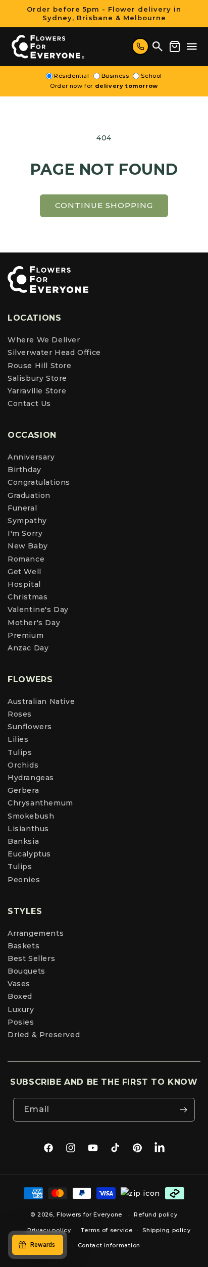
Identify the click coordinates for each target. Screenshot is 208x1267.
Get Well (24, 571)
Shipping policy (166, 1230)
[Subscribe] (183, 1110)
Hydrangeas (31, 777)
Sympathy (27, 520)
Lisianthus (28, 828)
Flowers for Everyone (89, 1214)
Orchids (23, 765)
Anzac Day (28, 647)
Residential (71, 75)
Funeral (22, 508)
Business (115, 75)
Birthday (24, 469)
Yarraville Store (37, 390)
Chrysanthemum (40, 802)
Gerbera (23, 790)
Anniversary (31, 457)
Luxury (21, 1009)
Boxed (20, 996)
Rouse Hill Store (40, 365)
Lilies (18, 739)
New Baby (28, 545)
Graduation (29, 495)
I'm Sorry (25, 533)
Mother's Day (34, 622)
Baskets (23, 945)
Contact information (109, 1245)
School (151, 75)
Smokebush (31, 816)
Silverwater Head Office (54, 352)
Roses (20, 714)
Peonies (24, 879)
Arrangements (36, 933)
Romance (26, 559)
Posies (21, 1022)
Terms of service (106, 1230)
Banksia (23, 841)
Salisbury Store (37, 378)
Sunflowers (30, 726)
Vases (19, 983)
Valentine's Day (38, 609)
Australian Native (41, 701)
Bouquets (26, 971)
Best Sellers (31, 958)
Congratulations (39, 482)
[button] (191, 46)
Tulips (20, 752)
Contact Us (29, 403)
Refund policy (155, 1214)
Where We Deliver (44, 339)
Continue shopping (104, 205)
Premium (25, 635)
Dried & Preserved (44, 1034)
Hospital (24, 584)
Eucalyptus (29, 853)
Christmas (27, 596)
